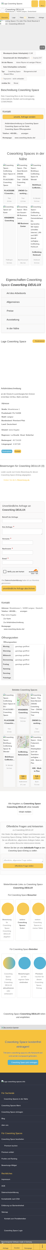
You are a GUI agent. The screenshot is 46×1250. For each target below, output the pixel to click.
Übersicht (4, 17)
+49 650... (14, 133)
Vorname (6, 539)
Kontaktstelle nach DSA (10, 1199)
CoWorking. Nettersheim (23, 753)
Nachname (7, 549)
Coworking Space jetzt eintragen (24, 1062)
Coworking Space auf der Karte (17, 126)
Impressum (5, 1179)
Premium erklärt (7, 1152)
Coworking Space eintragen (12, 1112)
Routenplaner (39, 341)
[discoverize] (10, 1028)
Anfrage (41, 17)
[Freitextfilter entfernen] (34, 3)
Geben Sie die (16, 480)
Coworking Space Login (13, 1231)
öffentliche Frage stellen (23, 866)
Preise (9, 310)
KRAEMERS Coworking (9, 219)
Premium (41, 156)
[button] (23, 35)
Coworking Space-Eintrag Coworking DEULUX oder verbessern (8, 984)
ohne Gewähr (33, 807)
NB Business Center (23, 224)
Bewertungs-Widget (9, 1165)
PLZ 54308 (16, 413)
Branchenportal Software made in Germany (16, 1243)
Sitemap (4, 1212)
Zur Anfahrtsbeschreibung (13, 622)
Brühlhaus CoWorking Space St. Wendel (36, 187)
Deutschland (12, 424)
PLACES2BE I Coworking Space (9, 192)
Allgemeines (13, 302)
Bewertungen (32, 17)
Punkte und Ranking (9, 1159)
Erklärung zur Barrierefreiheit (12, 1205)
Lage (13, 17)
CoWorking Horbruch (36, 253)
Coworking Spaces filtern (11, 1105)
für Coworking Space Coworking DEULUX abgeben (7, 928)
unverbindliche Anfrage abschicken (19, 588)
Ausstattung (12, 319)
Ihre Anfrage (7, 527)
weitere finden (22, 924)
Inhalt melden (25, 812)
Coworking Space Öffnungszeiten (18, 129)
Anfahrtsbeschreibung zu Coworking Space (21, 123)
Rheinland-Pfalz (19, 421)
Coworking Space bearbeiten (12, 1139)
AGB (3, 1186)
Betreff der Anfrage (10, 517)
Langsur (10, 417)
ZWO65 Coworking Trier (23, 192)
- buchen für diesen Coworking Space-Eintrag (39, 981)
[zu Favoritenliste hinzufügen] (3, 23)
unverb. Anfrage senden (24, 117)
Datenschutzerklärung (13, 580)
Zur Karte (7, 619)
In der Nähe (12, 328)
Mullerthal (29, 435)
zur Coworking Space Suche (2, 10)
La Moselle (15, 435)
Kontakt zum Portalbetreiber (15, 1219)
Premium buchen (11, 1146)
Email (4, 559)
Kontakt (17, 451)
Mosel (22, 435)
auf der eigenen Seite (24, 978)
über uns (4, 1125)
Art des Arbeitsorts (16, 293)
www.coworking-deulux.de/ (25, 138)
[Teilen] (37, 1247)
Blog (3, 1119)
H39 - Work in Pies (36, 769)
